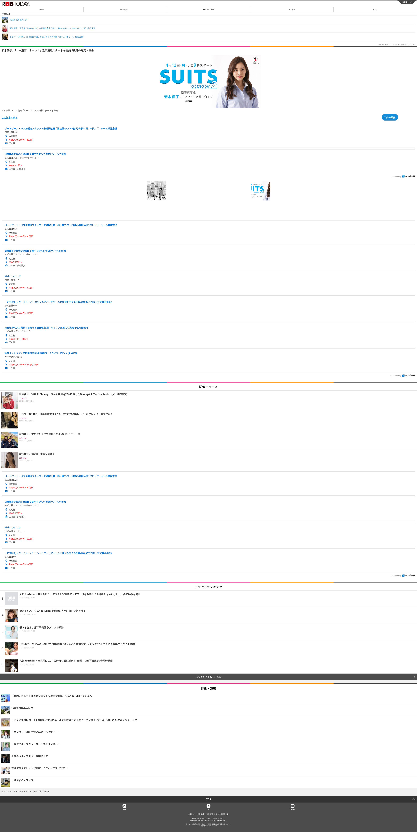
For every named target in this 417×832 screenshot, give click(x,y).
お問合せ (191, 814)
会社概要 (210, 814)
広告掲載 (200, 814)
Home (124, 809)
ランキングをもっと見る (208, 676)
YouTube (292, 809)
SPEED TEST (208, 9)
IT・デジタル (125, 9)
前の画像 (390, 117)
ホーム (41, 9)
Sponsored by (395, 176)
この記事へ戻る (10, 117)
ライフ (375, 9)
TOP (208, 799)
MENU (405, 2)
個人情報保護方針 (222, 814)
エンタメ (292, 9)
